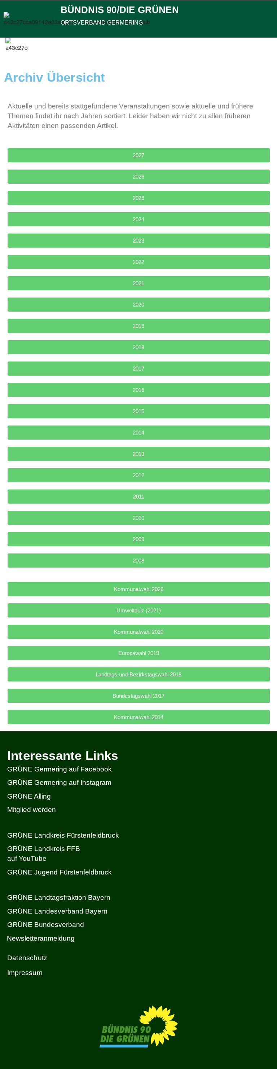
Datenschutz (27, 958)
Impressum (25, 972)
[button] (270, 49)
